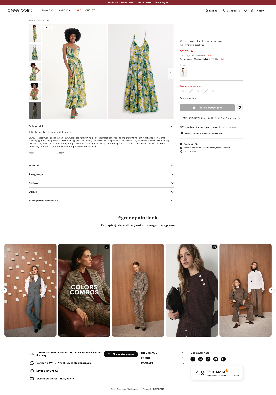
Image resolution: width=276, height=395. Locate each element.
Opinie (33, 191)
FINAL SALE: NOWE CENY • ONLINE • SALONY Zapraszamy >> (211, 118)
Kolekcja (32, 20)
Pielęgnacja (36, 174)
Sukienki (41, 20)
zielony (60, 152)
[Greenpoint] (20, 10)
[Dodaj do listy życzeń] (239, 107)
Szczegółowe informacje (43, 200)
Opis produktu (37, 126)
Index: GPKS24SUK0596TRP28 (192, 45)
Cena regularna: (196, 55)
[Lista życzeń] (245, 11)
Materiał (34, 165)
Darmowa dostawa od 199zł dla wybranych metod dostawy (207, 147)
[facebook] (192, 359)
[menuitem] (49, 10)
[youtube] (215, 359)
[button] (162, 353)
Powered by (147, 389)
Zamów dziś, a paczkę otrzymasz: (211, 127)
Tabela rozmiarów (188, 98)
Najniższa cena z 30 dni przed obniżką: (202, 59)
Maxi (49, 20)
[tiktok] (208, 359)
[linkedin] (223, 359)
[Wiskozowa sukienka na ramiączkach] (35, 33)
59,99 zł (186, 51)
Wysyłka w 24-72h (191, 144)
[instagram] (200, 359)
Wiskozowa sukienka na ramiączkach (202, 41)
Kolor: (185, 65)
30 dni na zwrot (190, 151)
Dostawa (34, 183)
